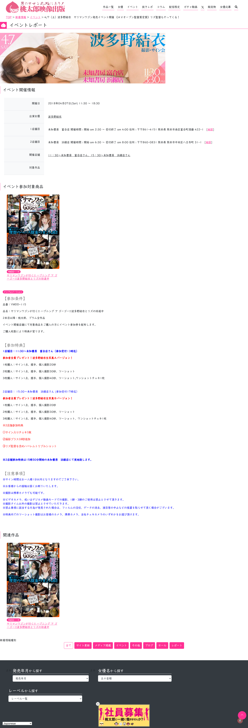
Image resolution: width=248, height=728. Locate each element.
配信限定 (174, 7)
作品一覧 (108, 7)
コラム (161, 7)
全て (68, 645)
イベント (132, 7)
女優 (120, 7)
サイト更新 (83, 645)
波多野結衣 (55, 116)
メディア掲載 (103, 645)
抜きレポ (147, 7)
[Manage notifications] (240, 720)
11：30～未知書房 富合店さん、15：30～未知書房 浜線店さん (89, 155)
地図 (210, 129)
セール (162, 645)
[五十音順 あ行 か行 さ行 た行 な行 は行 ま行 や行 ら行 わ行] (135, 678)
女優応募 (225, 7)
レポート (176, 645)
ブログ (149, 645)
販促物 (212, 7)
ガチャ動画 (190, 7)
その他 (136, 645)
